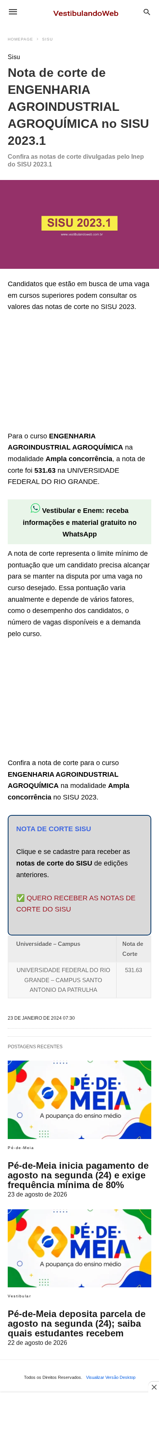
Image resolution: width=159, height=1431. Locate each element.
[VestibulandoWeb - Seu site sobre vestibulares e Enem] (88, 12)
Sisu (47, 39)
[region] (65, 372)
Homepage (20, 39)
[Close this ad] (153, 1387)
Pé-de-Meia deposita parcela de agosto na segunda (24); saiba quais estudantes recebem (76, 1323)
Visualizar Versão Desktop (110, 1377)
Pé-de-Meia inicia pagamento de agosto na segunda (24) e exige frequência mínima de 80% (78, 1175)
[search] (146, 11)
